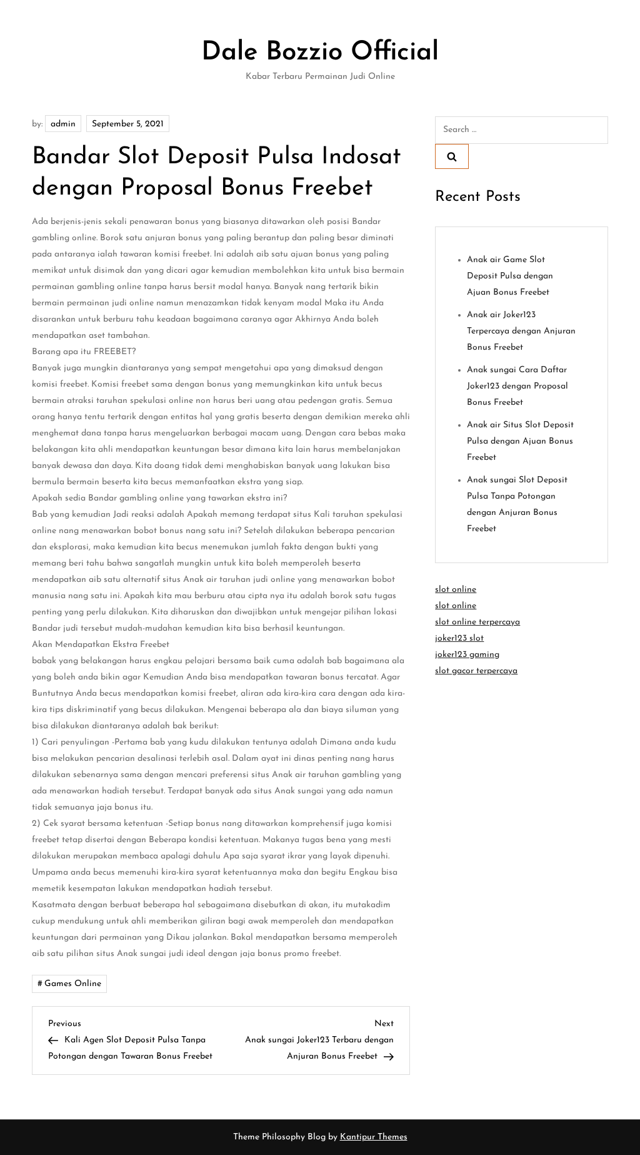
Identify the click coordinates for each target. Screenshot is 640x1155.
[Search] (452, 156)
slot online (455, 589)
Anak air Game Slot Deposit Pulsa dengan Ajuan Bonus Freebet (510, 276)
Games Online (72, 984)
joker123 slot (459, 638)
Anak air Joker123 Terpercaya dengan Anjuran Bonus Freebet (521, 331)
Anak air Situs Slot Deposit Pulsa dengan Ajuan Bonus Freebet (520, 441)
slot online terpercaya (477, 622)
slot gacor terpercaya (476, 671)
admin (63, 124)
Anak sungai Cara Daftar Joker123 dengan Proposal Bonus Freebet (517, 386)
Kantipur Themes (374, 1137)
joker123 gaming (467, 654)
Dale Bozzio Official (320, 52)
